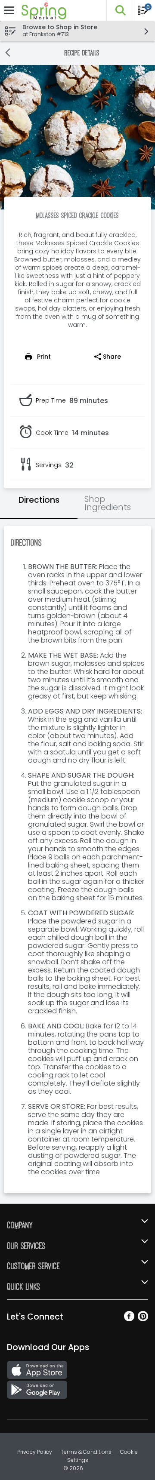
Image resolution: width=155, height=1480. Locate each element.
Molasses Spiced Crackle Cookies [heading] (77, 215)
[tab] (39, 503)
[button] (120, 10)
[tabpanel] (77, 859)
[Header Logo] (42, 10)
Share (112, 356)
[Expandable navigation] (9, 10)
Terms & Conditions (86, 1451)
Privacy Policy (34, 1451)
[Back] (7, 53)
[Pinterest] (143, 1319)
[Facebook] (129, 1319)
